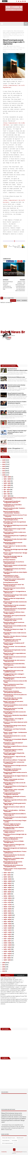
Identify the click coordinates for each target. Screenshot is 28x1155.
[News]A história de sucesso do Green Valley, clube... (14, 657)
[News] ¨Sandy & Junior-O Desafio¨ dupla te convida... (13, 790)
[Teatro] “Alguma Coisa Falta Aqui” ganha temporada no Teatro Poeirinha (17, 432)
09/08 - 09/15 (7, 885)
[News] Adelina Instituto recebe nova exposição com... (14, 532)
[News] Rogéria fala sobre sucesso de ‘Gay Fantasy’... (14, 712)
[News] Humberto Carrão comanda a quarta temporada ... (14, 605)
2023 (3, 466)
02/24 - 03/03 (8, 945)
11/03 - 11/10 (7, 494)
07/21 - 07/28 (7, 900)
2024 (3, 464)
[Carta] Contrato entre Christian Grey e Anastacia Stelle (16, 385)
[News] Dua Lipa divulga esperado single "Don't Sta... (15, 550)
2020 (3, 473)
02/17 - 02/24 (7, 947)
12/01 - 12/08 (7, 485)
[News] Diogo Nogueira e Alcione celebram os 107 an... (13, 750)
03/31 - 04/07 (7, 934)
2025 (3, 462)
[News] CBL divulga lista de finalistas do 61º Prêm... (15, 848)
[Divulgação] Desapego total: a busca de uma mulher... (14, 726)
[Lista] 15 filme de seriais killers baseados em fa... (12, 505)
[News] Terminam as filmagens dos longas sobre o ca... (13, 845)
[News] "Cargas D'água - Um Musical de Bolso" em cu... (15, 733)
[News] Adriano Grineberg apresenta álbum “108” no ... (14, 804)
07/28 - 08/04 (8, 898)
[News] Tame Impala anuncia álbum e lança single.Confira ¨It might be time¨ (14, 273)
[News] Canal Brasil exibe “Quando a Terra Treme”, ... (14, 508)
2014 (3, 971)
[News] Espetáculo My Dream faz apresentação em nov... (13, 519)
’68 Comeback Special (7, 1143)
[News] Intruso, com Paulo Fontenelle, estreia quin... (14, 729)
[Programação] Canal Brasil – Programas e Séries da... (12, 502)
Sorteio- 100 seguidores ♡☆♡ (15, 448)
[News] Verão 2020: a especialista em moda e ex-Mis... (14, 654)
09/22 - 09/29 (8, 881)
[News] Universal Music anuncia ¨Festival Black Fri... (12, 543)
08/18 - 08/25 (7, 892)
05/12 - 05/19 (7, 921)
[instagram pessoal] (25, 1)
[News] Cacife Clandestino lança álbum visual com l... (15, 716)
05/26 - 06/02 (8, 917)
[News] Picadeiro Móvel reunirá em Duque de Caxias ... (13, 623)
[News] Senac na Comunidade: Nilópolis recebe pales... (15, 740)
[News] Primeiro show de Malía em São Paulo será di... (14, 626)
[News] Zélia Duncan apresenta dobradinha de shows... (12, 862)
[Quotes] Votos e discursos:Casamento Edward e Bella (17, 369)
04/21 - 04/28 (7, 928)
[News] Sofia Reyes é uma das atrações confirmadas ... (15, 817)
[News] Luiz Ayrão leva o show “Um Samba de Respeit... (13, 585)
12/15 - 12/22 (7, 481)
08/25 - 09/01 (7, 890)
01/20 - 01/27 (7, 955)
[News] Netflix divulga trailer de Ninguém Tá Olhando (12, 557)
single (9, 34)
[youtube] (21, 1)
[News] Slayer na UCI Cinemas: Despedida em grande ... (12, 769)
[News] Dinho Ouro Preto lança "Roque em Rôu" (14, 821)
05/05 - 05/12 (7, 923)
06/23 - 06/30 (8, 909)
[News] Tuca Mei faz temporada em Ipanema (14, 599)
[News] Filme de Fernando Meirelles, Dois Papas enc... (14, 664)
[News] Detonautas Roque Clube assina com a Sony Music (15, 595)
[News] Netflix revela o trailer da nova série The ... (14, 633)
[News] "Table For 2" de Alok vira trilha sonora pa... (14, 546)
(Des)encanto (20, 1137)
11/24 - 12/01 (7, 487)
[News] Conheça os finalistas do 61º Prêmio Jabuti (13, 643)
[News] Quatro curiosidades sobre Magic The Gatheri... (13, 859)
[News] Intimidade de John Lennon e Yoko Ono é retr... (14, 660)
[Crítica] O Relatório (9, 560)
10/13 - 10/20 (7, 875)
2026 (3, 460)
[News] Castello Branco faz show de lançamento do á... (14, 855)
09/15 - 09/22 (7, 883)
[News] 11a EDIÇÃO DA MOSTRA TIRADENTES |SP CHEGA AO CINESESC (17, 394)
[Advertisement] (10, 353)
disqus (18, 300)
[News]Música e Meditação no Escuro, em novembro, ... (14, 797)
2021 (3, 471)
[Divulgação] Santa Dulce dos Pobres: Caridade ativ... (14, 569)
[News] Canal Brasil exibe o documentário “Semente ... (12, 512)
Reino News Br (13, 332)
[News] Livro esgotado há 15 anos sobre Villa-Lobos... (15, 800)
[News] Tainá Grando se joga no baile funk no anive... (14, 529)
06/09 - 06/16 (7, 913)
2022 (3, 468)
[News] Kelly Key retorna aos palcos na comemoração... (15, 695)
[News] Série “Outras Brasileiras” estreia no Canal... (13, 743)
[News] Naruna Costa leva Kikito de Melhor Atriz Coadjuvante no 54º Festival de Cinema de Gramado (17, 422)
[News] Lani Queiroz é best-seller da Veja (14, 807)
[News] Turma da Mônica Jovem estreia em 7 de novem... (15, 705)
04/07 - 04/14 (8, 932)
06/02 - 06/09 (8, 915)
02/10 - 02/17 (7, 949)
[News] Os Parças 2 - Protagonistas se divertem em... (14, 592)
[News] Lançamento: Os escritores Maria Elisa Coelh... (13, 562)
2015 (3, 969)
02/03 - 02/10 (7, 951)
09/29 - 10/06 (7, 879)
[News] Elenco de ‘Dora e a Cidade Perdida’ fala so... (13, 841)
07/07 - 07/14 (7, 904)
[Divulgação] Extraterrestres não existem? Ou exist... (13, 671)
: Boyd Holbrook (5, 1140)
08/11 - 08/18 (7, 894)
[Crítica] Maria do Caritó (10, 582)
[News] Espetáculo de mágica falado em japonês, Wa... (15, 776)
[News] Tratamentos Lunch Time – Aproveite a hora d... (13, 685)
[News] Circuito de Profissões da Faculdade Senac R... (13, 865)
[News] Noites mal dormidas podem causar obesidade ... (14, 579)
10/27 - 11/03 (7, 496)
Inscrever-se (20, 975)
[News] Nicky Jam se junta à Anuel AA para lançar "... (14, 616)
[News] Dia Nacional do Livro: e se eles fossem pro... (14, 736)
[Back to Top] (14, 1149)
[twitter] (19, 1)
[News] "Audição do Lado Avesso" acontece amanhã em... (13, 838)
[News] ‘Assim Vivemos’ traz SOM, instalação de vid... (13, 709)
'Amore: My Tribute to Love (8, 1137)
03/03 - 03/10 (7, 943)
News (4, 32)
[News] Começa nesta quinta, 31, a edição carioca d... (13, 831)
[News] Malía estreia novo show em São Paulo (15, 681)
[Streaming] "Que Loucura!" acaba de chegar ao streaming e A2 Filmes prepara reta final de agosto (17, 412)
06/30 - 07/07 (8, 907)
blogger (13, 300)
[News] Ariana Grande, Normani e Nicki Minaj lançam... (14, 539)
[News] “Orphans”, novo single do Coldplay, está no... (13, 719)
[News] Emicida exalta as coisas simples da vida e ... (15, 572)
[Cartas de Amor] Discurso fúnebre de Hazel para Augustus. (17, 402)
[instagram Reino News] (23, 1)
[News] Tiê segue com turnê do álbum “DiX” (14, 667)
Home (4, 31)
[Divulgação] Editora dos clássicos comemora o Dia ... (13, 828)
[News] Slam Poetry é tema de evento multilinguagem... (14, 678)
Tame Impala (14, 34)
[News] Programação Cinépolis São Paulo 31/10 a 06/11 (13, 753)
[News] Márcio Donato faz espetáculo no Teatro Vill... (14, 522)
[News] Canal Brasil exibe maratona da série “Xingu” (15, 602)
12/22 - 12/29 (7, 479)
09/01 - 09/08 (7, 887)
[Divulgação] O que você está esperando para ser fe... (12, 640)
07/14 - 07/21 (7, 902)
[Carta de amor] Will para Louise (16, 377)
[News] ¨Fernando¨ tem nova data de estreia (14, 647)
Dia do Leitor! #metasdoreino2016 (17, 440)
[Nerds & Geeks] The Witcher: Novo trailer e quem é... (13, 612)
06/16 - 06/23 (7, 911)
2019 (3, 475)
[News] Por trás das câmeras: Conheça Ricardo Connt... (15, 636)
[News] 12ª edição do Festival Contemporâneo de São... (11, 824)
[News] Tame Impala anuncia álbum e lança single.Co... (14, 814)
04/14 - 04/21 (7, 930)
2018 (3, 962)
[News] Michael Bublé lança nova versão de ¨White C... (15, 526)
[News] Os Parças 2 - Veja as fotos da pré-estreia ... (14, 757)
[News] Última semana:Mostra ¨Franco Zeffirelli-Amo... (14, 852)
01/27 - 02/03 (7, 953)
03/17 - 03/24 (7, 938)
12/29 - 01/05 (7, 477)
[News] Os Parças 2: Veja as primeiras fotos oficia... (14, 688)
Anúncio (7, 975)
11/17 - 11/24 (7, 489)
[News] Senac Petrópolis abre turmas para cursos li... (14, 650)
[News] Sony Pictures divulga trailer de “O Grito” (14, 834)
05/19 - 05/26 (7, 919)
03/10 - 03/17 (7, 941)
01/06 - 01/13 (7, 960)
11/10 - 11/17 (7, 492)
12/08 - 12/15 (7, 483)
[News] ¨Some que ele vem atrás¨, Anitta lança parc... (13, 702)
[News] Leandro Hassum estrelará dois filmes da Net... (14, 565)
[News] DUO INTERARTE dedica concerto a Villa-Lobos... (15, 773)
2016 (3, 967)
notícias (8, 32)
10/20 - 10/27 (7, 872)
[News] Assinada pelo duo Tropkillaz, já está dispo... (14, 536)
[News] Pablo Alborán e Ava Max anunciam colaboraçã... (12, 698)
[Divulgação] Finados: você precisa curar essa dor (13, 762)
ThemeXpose (10, 1151)
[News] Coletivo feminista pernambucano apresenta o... (12, 691)
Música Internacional (18, 31)
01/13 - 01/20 (7, 958)
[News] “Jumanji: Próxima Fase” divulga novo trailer (15, 553)
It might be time (9, 31)
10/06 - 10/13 (7, 877)
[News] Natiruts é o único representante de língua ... (11, 576)
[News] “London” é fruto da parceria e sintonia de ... (14, 869)
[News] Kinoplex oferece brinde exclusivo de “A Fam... (12, 619)
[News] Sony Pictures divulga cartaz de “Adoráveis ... (15, 766)
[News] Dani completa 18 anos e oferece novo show (15, 746)
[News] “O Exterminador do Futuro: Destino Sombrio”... (13, 780)
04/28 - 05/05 (8, 926)
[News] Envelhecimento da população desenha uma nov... (14, 609)
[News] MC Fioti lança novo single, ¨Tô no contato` (14, 629)
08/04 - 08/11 (7, 896)
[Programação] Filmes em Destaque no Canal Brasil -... (15, 498)
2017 (3, 965)
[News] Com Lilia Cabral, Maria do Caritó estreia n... (15, 722)
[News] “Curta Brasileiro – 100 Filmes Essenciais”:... (14, 810)
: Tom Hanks (14, 1140)
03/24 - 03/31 (7, 936)
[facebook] (17, 1)
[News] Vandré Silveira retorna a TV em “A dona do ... (15, 515)
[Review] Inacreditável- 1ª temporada (14, 760)
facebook (24, 300)
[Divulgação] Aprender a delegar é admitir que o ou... (13, 674)
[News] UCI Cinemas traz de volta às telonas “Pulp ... (14, 588)
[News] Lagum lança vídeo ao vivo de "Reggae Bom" (14, 783)
